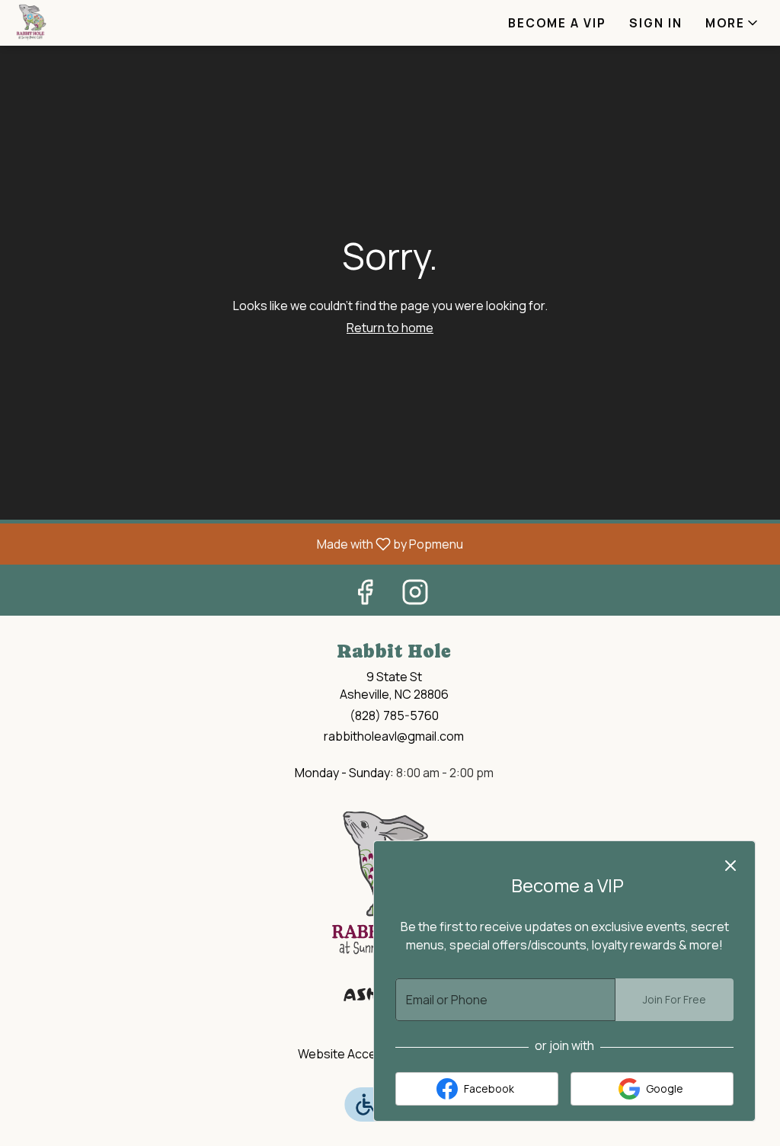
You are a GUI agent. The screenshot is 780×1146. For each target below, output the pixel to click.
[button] (733, 23)
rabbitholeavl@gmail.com (394, 736)
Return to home (390, 327)
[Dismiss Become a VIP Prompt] (730, 865)
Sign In (655, 22)
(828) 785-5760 (394, 715)
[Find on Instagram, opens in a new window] (415, 595)
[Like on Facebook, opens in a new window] (365, 595)
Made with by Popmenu (237, 543)
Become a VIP (557, 22)
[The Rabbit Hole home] (80, 23)
